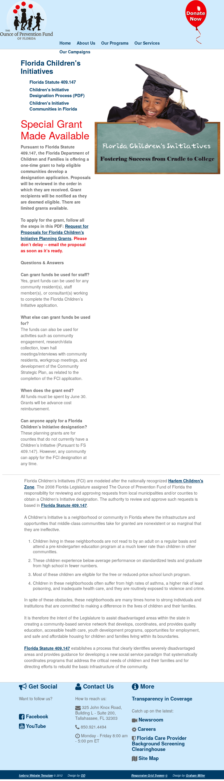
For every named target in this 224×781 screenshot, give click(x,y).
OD (83, 775)
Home (65, 43)
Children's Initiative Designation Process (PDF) (57, 92)
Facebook (36, 716)
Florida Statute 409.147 (52, 82)
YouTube (35, 725)
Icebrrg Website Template (36, 775)
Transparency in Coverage (162, 698)
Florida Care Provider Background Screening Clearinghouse (159, 743)
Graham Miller (195, 775)
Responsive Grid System (147, 775)
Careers (147, 728)
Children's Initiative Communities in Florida (53, 106)
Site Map (149, 757)
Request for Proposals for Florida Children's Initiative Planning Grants (54, 232)
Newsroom (151, 719)
